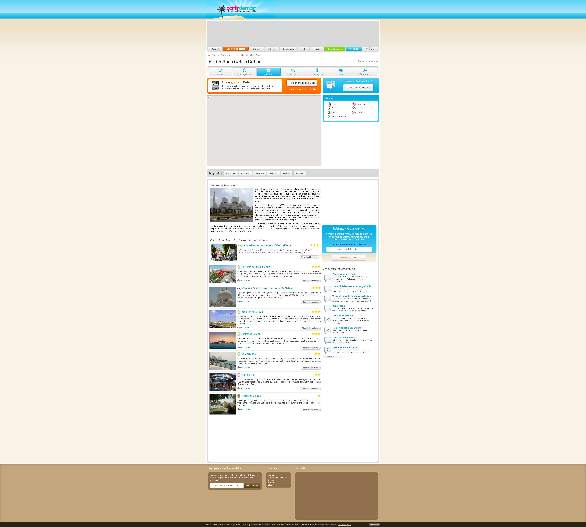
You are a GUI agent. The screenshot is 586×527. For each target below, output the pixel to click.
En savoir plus (344, 524)
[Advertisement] (323, 23)
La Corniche (248, 353)
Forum (317, 48)
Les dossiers (335, 48)
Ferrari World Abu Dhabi (256, 266)
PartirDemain (240, 9)
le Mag (370, 49)
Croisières (288, 48)
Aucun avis (245, 280)
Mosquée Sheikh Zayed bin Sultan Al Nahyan (267, 288)
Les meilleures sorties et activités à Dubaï (266, 245)
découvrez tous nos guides (303, 89)
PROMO (353, 48)
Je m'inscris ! (251, 485)
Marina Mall (248, 374)
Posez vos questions (358, 87)
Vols (304, 48)
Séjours (256, 48)
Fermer (375, 524)
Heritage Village (251, 395)
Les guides (235, 48)
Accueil (215, 48)
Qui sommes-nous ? (277, 477)
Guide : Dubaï (237, 82)
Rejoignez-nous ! (349, 257)
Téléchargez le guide (302, 82)
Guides (271, 480)
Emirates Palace (250, 333)
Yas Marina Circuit (252, 311)
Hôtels (271, 48)
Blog (270, 485)
